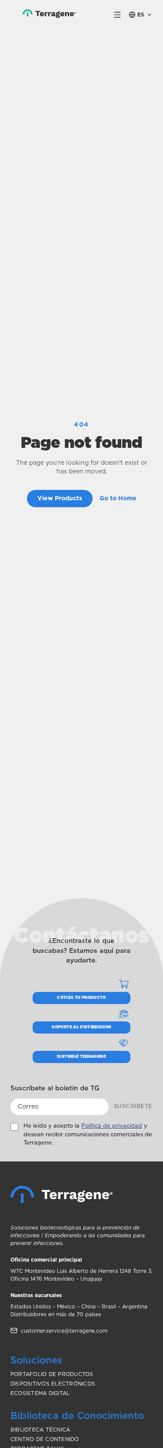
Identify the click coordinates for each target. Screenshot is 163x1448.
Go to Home (118, 499)
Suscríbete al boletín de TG (55, 1088)
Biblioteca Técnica (40, 1429)
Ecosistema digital (40, 1393)
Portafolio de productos (51, 1374)
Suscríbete (133, 1106)
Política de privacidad (111, 1126)
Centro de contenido (44, 1439)
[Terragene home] (45, 15)
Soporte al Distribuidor (81, 1027)
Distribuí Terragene (81, 1057)
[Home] (61, 1194)
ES (141, 14)
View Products (59, 499)
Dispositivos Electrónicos (52, 1383)
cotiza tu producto (81, 998)
